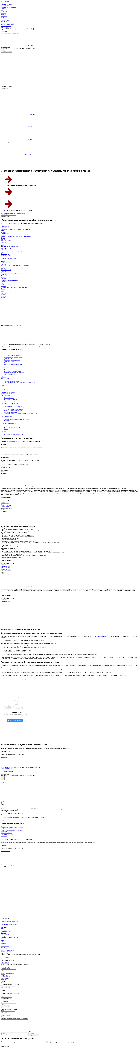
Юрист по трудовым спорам (11, 381)
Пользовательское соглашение (9, 924)
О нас (2, 928)
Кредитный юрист (9, 358)
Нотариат (3, 385)
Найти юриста (5, 461)
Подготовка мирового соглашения (13, 409)
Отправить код (5, 1006)
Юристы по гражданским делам (13, 357)
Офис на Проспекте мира (8, 23)
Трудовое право (5, 378)
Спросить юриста (5, 47)
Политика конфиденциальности (9, 921)
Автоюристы (7, 420)
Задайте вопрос (8, 210)
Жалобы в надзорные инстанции (13, 410)
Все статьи (4, 836)
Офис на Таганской (6, 26)
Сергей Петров (5, 506)
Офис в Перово (5, 21)
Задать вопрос (4, 2)
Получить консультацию (7, 768)
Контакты (3, 930)
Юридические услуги (7, 4)
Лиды (2, 941)
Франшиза (3, 13)
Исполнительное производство (9, 423)
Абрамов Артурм (5, 569)
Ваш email (3, 990)
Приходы (3, 943)
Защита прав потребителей (8, 386)
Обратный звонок (6, 72)
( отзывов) (5, 473)
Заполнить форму (5, 1015)
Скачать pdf (4, 31)
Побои (6, 429)
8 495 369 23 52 (29, 45)
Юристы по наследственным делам (13, 434)
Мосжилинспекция (9, 374)
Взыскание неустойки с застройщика (14, 372)
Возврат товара (8, 389)
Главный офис (5, 20)
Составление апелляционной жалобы (14, 407)
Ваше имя (3, 981)
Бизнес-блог (4, 14)
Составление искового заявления (13, 406)
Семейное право (5, 395)
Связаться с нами (5, 851)
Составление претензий (10, 412)
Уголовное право (5, 424)
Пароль (3, 995)
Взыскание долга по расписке (12, 360)
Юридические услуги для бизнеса (10, 937)
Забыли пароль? (9, 973)
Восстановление (5, 1000)
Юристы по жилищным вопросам (13, 369)
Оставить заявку (5, 225)
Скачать (3, 820)
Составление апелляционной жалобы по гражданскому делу (20, 413)
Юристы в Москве (9, 362)
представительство (100, 636)
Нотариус (3, 8)
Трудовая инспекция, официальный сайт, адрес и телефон (20, 382)
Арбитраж (3, 377)
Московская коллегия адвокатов (13, 364)
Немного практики (6, 931)
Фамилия (3, 985)
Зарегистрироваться (6, 51)
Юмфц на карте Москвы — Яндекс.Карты (15, 740)
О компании (4, 16)
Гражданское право (6, 352)
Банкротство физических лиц (12, 355)
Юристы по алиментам (10, 399)
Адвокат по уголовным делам (12, 427)
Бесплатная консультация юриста (16, 213)
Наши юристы (5, 5)
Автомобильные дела (6, 416)
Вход (2, 967)
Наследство (4, 431)
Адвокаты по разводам (10, 401)
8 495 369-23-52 (29, 154)
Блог (2, 10)
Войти (2, 50)
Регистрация (6, 967)
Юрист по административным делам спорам (16, 419)
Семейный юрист (9, 398)
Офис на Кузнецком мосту (8, 24)
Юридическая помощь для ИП (9, 392)
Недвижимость (5, 367)
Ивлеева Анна (5, 468)
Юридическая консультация (8, 7)
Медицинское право (6, 393)
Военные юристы (9, 361)
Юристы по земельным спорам (12, 371)
